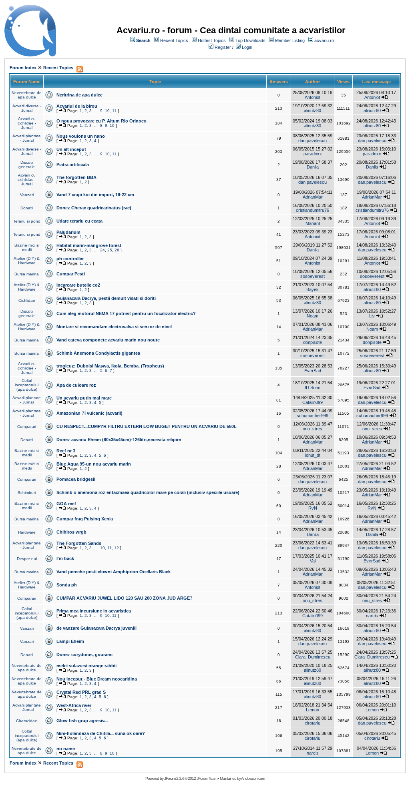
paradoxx (312, 153)
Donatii (26, 208)
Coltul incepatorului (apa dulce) (26, 384)
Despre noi (27, 558)
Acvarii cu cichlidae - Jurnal (27, 123)
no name (65, 748)
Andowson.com (253, 778)
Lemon (312, 709)
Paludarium (68, 232)
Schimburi (27, 492)
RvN (312, 508)
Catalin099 (312, 402)
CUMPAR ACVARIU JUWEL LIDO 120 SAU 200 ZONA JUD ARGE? (124, 598)
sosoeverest (312, 276)
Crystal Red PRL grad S (81, 692)
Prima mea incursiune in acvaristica (93, 610)
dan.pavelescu (312, 140)
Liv (372, 315)
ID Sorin (312, 387)
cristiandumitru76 (312, 210)
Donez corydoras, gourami (84, 654)
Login (247, 47)
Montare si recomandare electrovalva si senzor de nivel (114, 326)
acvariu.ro (324, 40)
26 (117, 250)
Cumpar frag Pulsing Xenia (84, 518)
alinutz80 (312, 110)
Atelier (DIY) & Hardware (27, 260)
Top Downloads (250, 40)
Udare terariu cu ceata (79, 221)
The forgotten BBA (76, 177)
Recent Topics (174, 40)
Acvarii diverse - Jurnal (26, 108)
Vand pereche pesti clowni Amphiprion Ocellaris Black (113, 571)
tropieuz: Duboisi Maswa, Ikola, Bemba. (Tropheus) (110, 365)
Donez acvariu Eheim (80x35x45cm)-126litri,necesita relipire (118, 439)
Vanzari (27, 195)
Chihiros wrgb (71, 532)
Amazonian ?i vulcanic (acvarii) (89, 413)
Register (223, 47)
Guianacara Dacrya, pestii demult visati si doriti (106, 298)
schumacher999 (312, 415)
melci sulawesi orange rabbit (86, 665)
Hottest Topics (212, 40)
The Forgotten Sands (78, 543)
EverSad (312, 370)
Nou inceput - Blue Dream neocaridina (96, 679)
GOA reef (66, 503)
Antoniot (312, 97)
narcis (372, 615)
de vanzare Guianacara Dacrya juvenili (96, 628)
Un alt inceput (71, 149)
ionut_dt (312, 455)
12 (116, 548)
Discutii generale (26, 164)
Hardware (27, 532)
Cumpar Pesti (70, 273)
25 (109, 250)
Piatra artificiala (72, 164)
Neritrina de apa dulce (79, 94)
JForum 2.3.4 (174, 778)
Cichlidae (26, 300)
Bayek (312, 289)
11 (114, 110)
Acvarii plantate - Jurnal (26, 138)
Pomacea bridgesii (75, 479)
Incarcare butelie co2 (78, 285)
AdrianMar (313, 197)
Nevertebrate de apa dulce (27, 94)
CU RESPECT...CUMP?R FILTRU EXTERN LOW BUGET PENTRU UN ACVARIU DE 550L (146, 426)
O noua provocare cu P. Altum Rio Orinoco (101, 120)
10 (107, 110)
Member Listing (290, 40)
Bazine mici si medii (26, 247)
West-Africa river (73, 705)
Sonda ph (66, 584)
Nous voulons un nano (80, 136)
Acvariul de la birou (76, 106)
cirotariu (312, 723)
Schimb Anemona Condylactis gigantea (98, 353)
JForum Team (207, 778)
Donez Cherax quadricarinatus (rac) (93, 207)
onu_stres (312, 428)
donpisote (312, 342)
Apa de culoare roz (76, 385)
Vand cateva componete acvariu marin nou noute (108, 339)
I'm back (65, 558)
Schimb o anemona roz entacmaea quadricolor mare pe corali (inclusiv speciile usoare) (147, 492)
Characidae (26, 721)
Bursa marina (26, 274)
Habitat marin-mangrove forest (88, 245)
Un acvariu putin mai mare (84, 398)
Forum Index (23, 67)
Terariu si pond (26, 221)
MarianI (312, 223)
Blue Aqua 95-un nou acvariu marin (93, 464)
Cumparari (26, 426)
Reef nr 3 (65, 450)
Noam (312, 315)
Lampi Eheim (70, 641)
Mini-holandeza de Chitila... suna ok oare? (100, 733)
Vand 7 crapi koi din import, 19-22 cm (95, 194)
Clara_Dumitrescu (312, 657)
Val (313, 560)
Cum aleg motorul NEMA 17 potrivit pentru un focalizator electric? (126, 313)
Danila (313, 167)
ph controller (70, 258)
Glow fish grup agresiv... (82, 720)
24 (102, 250)
